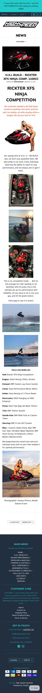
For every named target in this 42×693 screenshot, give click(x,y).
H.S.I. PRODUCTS (21, 555)
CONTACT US (28, 630)
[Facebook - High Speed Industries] (19, 646)
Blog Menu (20, 41)
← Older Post (14, 522)
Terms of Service (21, 618)
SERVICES (21, 581)
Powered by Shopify (21, 685)
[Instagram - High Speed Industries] (23, 646)
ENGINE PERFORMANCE (20, 558)
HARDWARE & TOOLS (20, 568)
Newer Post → (27, 522)
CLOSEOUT (21, 578)
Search (21, 607)
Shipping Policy (21, 613)
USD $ (22, 14)
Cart (37, 14)
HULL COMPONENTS (20, 565)
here (15, 300)
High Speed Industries (24, 683)
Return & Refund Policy (21, 615)
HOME (20, 552)
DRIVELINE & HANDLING (20, 560)
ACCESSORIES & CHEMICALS (20, 571)
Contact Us (21, 610)
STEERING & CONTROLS (20, 563)
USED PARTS (21, 576)
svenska (13, 14)
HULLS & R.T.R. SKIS (21, 573)
